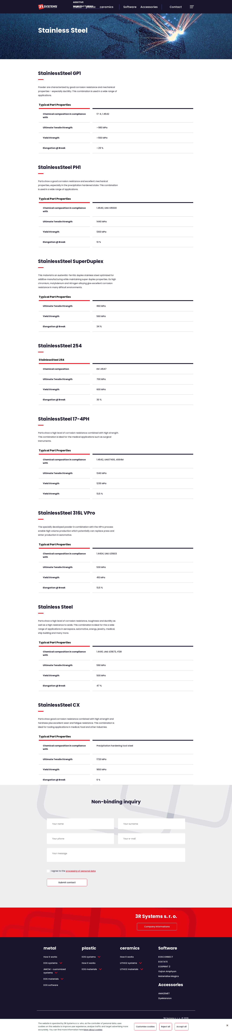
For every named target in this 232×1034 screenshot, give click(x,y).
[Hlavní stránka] (47, 8)
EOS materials (51, 978)
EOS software (51, 985)
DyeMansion (165, 998)
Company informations (157, 926)
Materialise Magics (168, 976)
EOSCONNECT (165, 956)
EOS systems (50, 963)
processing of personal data (81, 870)
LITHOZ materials (129, 969)
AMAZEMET (164, 993)
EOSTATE (163, 961)
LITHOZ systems (128, 963)
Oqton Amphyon (167, 971)
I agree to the (73, 870)
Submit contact (67, 882)
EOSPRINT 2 (164, 966)
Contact (176, 7)
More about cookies (93, 1029)
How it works (50, 956)
